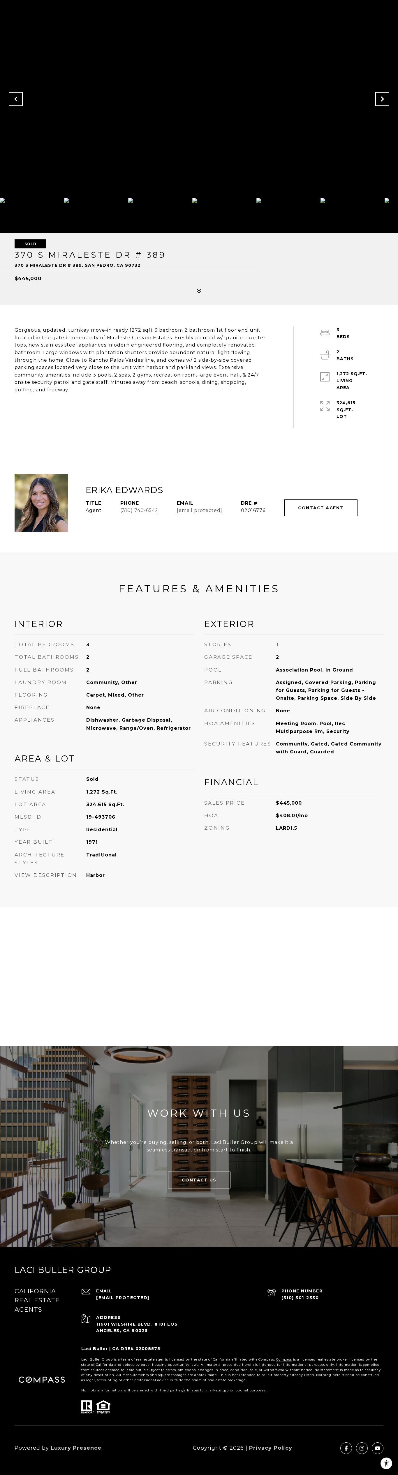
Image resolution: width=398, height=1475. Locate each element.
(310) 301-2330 (300, 1297)
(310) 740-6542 (139, 510)
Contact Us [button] (199, 1180)
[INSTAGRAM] (362, 1448)
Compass (284, 1359)
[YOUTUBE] (377, 1448)
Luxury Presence (76, 1448)
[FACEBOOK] (346, 1448)
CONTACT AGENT (321, 507)
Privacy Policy (270, 1448)
